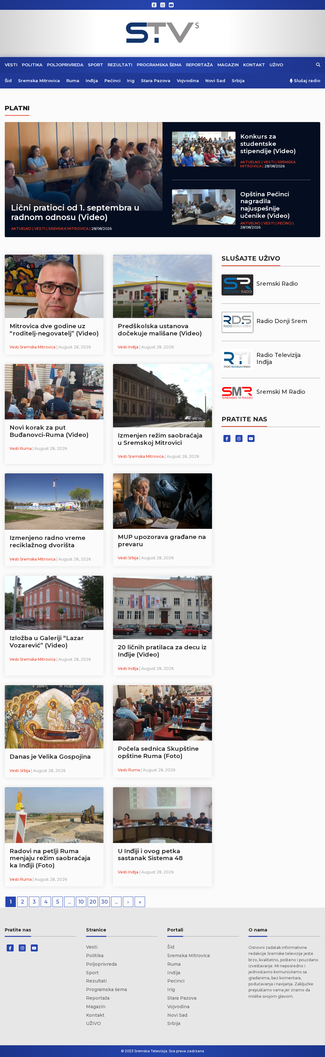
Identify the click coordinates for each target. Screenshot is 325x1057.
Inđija (92, 80)
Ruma (72, 80)
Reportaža (199, 64)
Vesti (11, 64)
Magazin (228, 64)
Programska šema (159, 64)
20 (93, 902)
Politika (32, 64)
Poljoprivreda (65, 64)
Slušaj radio (306, 80)
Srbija (238, 80)
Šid (8, 80)
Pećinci (112, 80)
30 (104, 902)
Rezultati (120, 64)
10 (81, 902)
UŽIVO (276, 64)
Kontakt (254, 64)
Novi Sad (215, 80)
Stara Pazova (155, 80)
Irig (131, 80)
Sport (95, 64)
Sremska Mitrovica (39, 80)
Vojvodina (188, 80)
